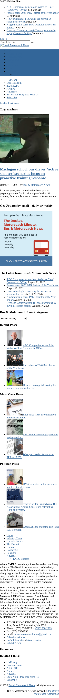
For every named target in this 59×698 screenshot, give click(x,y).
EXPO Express (21, 74)
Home (10, 50)
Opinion (11, 62)
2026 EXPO (13, 85)
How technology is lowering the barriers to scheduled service (31, 386)
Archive (11, 88)
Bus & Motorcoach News (22, 685)
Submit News (14, 643)
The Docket (13, 59)
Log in (3, 39)
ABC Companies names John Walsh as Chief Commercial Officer (30, 347)
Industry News (14, 53)
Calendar (11, 68)
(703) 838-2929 (43, 628)
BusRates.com (14, 82)
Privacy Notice (33, 640)
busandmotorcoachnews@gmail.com (33, 634)
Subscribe (12, 97)
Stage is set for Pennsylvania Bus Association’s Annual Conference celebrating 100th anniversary (32, 507)
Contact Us (12, 65)
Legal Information (16, 640)
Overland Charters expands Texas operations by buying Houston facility (31, 32)
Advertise (12, 71)
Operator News (14, 56)
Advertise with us (16, 637)
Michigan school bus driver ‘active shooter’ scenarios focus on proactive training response (29, 173)
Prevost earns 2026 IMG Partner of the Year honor (33, 12)
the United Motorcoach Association (46, 692)
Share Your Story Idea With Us (23, 94)
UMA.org (12, 79)
